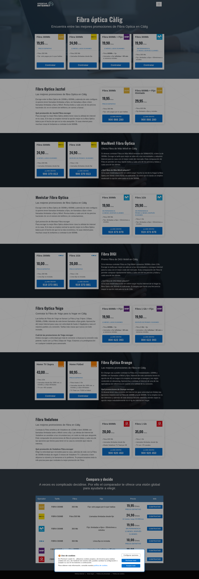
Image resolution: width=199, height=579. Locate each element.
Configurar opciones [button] (131, 555)
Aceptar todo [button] (131, 566)
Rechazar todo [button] (131, 560)
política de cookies (100, 565)
